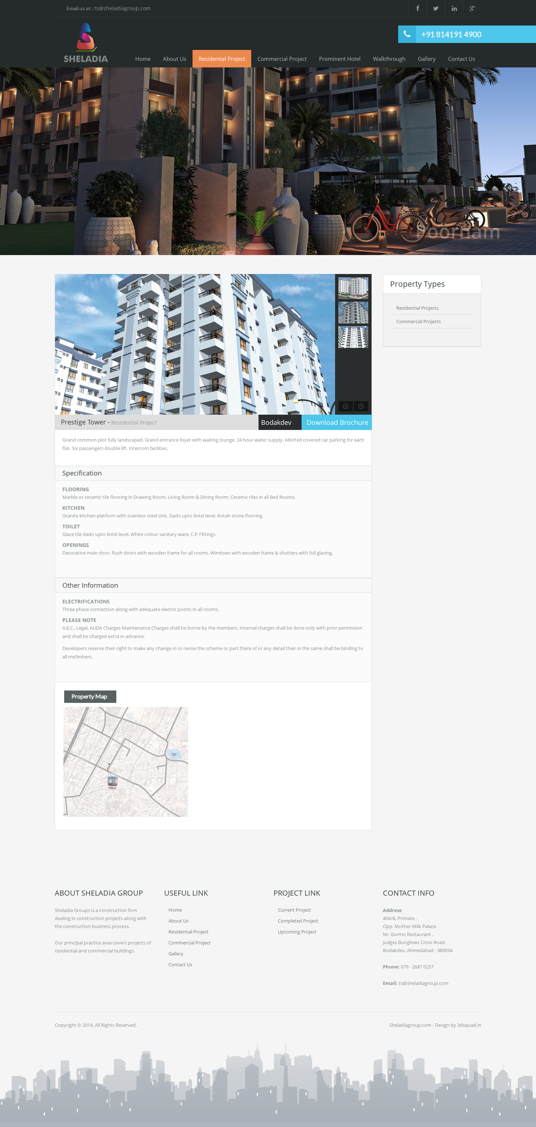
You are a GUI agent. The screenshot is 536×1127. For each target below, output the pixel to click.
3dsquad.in (469, 1025)
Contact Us (461, 58)
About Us (174, 58)
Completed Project (298, 920)
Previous (19, 162)
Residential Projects (417, 308)
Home (143, 58)
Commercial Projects (418, 321)
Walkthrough (389, 58)
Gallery (427, 58)
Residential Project (222, 58)
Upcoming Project (297, 931)
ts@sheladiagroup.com (122, 8)
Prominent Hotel (340, 58)
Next (516, 162)
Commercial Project (282, 58)
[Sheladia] (86, 42)
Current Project (294, 910)
